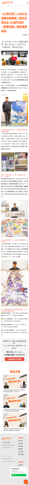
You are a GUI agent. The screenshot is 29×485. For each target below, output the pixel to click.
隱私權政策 (21, 454)
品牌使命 (20, 441)
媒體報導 (20, 449)
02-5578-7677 (7, 447)
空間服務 (20, 465)
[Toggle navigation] (27, 3)
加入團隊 (20, 451)
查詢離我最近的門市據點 (14, 359)
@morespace (18, 352)
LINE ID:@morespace (8, 445)
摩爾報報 (20, 446)
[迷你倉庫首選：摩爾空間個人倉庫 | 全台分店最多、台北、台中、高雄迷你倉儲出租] (6, 3)
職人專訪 (20, 443)
